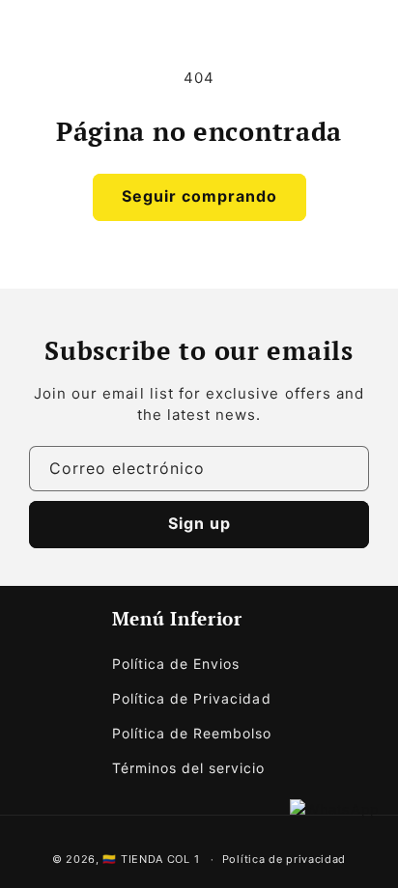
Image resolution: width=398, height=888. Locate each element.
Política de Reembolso (192, 733)
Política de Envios (176, 663)
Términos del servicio (189, 768)
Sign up (199, 523)
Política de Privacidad (191, 698)
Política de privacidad (284, 859)
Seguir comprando (199, 196)
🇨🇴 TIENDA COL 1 (150, 859)
